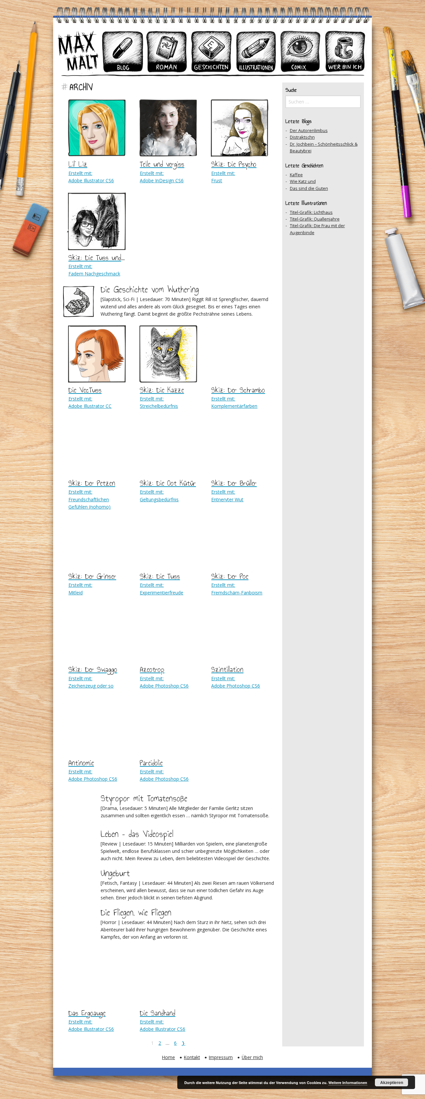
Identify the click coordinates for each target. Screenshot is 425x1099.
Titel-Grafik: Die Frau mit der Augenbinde (317, 229)
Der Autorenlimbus (309, 130)
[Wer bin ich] (345, 51)
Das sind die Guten (309, 188)
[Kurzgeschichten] (211, 51)
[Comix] (300, 51)
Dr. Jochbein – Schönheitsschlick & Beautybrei (324, 147)
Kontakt (192, 1057)
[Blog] (122, 51)
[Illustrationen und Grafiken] (256, 51)
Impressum (221, 1057)
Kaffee (296, 175)
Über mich (252, 1057)
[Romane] (167, 51)
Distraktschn (302, 137)
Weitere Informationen (347, 1082)
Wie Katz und (303, 181)
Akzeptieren (391, 1082)
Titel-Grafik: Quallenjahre (315, 219)
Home (168, 1057)
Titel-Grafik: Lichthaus (311, 212)
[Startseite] (78, 51)
